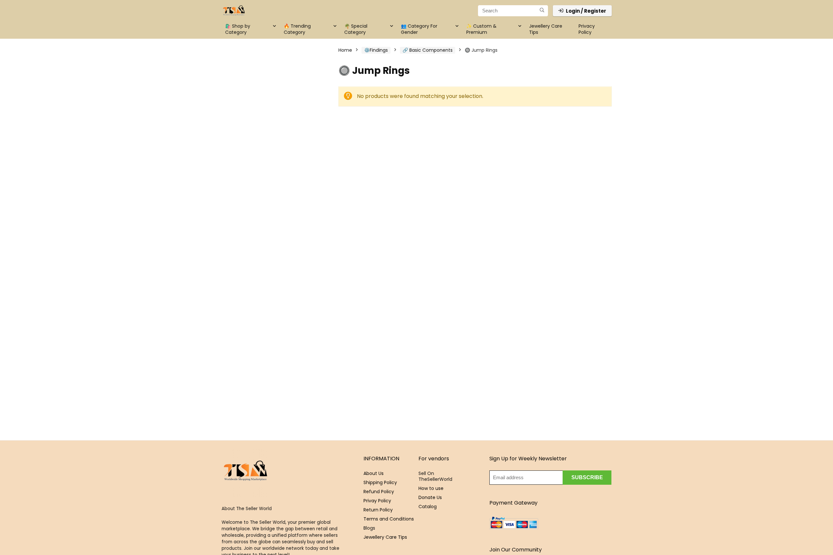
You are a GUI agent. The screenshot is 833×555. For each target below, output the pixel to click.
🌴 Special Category (355, 29)
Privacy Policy (587, 29)
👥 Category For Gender (419, 29)
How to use (431, 488)
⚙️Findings (376, 50)
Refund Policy (378, 491)
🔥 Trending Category (297, 29)
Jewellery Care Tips (545, 29)
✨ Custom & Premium (481, 29)
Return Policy (378, 510)
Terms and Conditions (388, 519)
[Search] (542, 10)
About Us (373, 473)
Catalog (427, 506)
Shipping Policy (380, 482)
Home (345, 50)
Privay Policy (377, 500)
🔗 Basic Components (428, 50)
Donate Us (430, 497)
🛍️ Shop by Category (237, 29)
